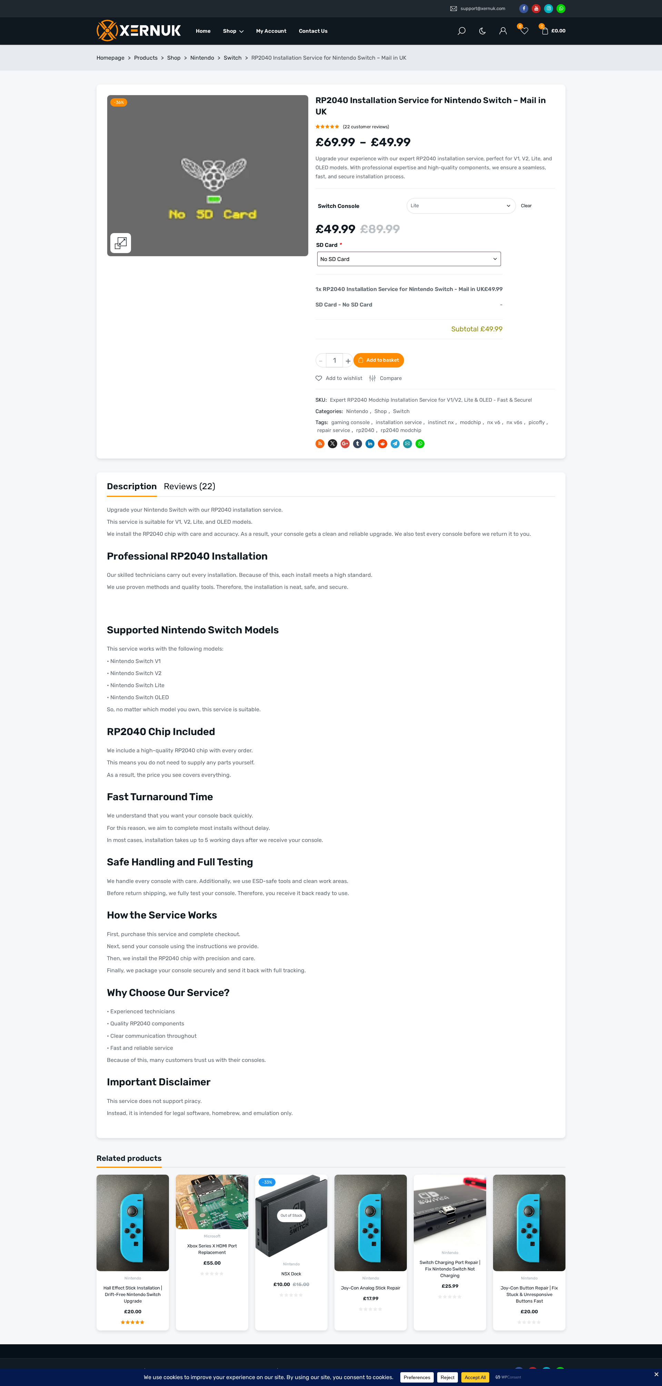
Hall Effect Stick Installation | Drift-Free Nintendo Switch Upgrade (132, 1294)
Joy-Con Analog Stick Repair (370, 1287)
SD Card (328, 245)
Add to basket (383, 360)
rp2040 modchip (401, 430)
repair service (333, 430)
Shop (229, 31)
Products (146, 57)
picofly (537, 422)
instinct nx (441, 422)
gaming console (350, 422)
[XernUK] (140, 31)
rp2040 (365, 430)
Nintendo (202, 57)
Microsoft (212, 1236)
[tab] (132, 488)
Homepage (110, 57)
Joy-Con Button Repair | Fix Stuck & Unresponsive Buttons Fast (529, 1294)
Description (132, 486)
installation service (399, 422)
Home (203, 31)
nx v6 (493, 422)
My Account (271, 31)
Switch (233, 57)
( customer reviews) (366, 126)
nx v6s (514, 422)
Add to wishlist (343, 378)
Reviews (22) (189, 486)
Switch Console (338, 206)
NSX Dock (291, 1273)
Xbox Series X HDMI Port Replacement (212, 1249)
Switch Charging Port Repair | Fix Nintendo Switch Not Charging (450, 1269)
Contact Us (313, 31)
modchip (470, 422)
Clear (526, 205)
